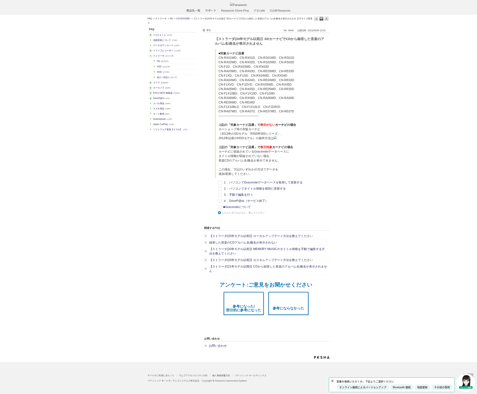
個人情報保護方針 (221, 375)
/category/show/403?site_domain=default (150, 98)
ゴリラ (160, 82)
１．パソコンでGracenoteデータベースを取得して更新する (263, 182)
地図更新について (165, 40)
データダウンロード (166, 45)
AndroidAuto (162, 119)
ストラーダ (160, 18)
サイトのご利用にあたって (161, 375)
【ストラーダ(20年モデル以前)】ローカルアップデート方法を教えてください (261, 236)
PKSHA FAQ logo (321, 357)
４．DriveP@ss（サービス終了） (245, 200)
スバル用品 (161, 103)
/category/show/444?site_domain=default (150, 93)
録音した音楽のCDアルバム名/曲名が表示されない (243, 242)
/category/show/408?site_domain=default (150, 35)
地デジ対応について (167, 77)
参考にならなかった (288, 308)
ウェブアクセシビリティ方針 (193, 375)
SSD (163, 66)
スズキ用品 (161, 108)
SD (171, 18)
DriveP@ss (161, 98)
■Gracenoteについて (237, 207)
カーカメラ (161, 88)
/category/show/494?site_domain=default (150, 87)
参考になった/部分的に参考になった (243, 308)
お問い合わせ (218, 345)
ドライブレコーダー (167, 50)
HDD (163, 72)
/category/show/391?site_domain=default (150, 55)
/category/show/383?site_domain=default (150, 82)
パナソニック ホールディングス (250, 375)
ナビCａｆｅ (162, 35)
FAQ (150, 18)
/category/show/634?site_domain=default (150, 50)
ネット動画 (161, 114)
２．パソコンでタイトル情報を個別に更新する (254, 188)
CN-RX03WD (183, 18)
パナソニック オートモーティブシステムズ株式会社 (173, 380)
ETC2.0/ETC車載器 (166, 93)
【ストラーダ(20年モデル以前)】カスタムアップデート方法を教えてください (261, 260)
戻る (208, 30)
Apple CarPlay (163, 124)
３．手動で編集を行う (238, 194)
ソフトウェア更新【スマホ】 (170, 129)
